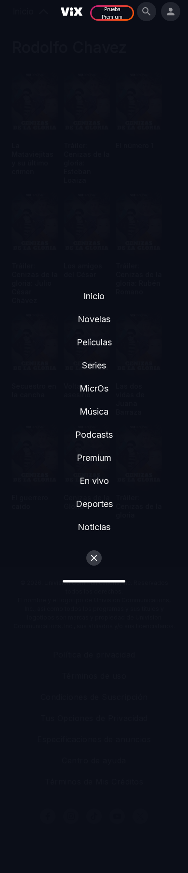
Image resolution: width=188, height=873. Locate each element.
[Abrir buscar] (146, 11)
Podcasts (94, 435)
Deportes (94, 504)
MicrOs (94, 388)
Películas (94, 342)
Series (94, 365)
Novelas (94, 319)
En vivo (94, 481)
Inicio (94, 296)
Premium (94, 458)
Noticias (94, 527)
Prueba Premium (112, 13)
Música (94, 411)
